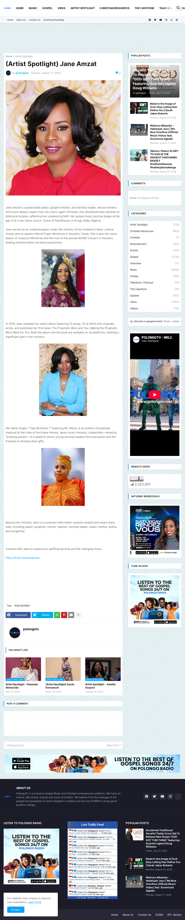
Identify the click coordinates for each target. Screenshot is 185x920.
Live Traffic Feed (92, 824)
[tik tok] (178, 796)
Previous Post (16, 745)
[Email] (71, 615)
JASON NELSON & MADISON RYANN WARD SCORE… (91, 838)
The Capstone (144, 8)
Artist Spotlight (83, 8)
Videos (154, 308)
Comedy (154, 237)
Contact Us (34, 19)
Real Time (91, 898)
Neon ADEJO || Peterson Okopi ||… (90, 859)
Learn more (34, 902)
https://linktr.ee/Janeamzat (22, 557)
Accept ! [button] (16, 909)
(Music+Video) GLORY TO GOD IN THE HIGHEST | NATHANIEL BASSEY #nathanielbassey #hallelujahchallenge (164, 159)
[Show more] (78, 615)
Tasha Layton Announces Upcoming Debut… (90, 878)
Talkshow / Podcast (154, 282)
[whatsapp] (172, 19)
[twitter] (155, 19)
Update (154, 295)
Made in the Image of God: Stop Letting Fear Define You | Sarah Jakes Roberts (163, 108)
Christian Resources (115, 8)
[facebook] (150, 19)
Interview (154, 263)
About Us (21, 19)
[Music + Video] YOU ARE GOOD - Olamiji (91, 872)
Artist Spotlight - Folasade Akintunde (22, 686)
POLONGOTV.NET (78, 888)
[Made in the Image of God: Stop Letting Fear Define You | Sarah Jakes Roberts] (139, 108)
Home (20, 8)
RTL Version (174, 914)
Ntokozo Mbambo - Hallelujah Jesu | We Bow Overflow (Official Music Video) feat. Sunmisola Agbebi (164, 132)
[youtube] (161, 19)
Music (33, 8)
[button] (169, 8)
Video (62, 8)
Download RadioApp (54, 19)
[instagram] (166, 19)
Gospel (47, 8)
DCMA (159, 914)
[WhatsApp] (57, 615)
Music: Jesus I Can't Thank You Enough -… (90, 832)
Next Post (113, 745)
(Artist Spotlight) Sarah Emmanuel (60, 686)
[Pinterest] (64, 615)
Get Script (81, 898)
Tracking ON (103, 898)
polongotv (31, 629)
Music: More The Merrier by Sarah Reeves (90, 866)
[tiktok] (177, 19)
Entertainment (154, 243)
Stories (154, 276)
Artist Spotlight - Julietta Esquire (100, 686)
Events (154, 250)
